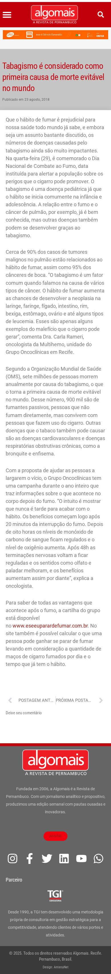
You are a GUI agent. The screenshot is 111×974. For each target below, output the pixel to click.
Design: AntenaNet (56, 967)
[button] (7, 15)
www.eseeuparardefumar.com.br (50, 626)
